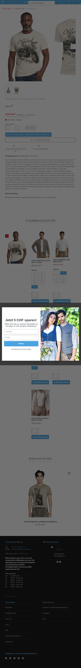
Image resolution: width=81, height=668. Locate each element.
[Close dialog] (76, 310)
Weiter (21, 344)
